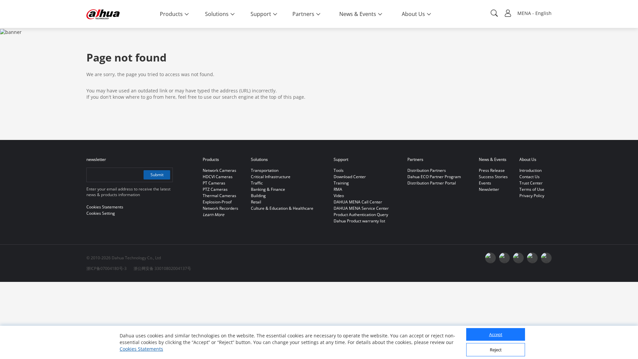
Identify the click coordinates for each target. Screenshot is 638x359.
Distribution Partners (426, 170)
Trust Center (531, 183)
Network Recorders (220, 208)
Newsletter (489, 189)
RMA (338, 189)
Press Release (492, 170)
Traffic (257, 183)
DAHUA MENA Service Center (361, 208)
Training (341, 183)
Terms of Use (531, 189)
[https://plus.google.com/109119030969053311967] (504, 258)
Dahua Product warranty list (359, 221)
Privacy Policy (531, 195)
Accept (495, 335)
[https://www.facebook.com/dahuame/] (546, 258)
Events (485, 183)
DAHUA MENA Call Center (358, 202)
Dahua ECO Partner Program (434, 177)
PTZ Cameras (215, 189)
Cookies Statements (141, 349)
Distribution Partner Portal (431, 183)
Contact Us (529, 177)
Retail (256, 202)
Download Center (350, 177)
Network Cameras (219, 170)
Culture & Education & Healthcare (282, 208)
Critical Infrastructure (270, 177)
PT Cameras (214, 183)
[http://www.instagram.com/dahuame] (518, 258)
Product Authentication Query (361, 214)
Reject (496, 350)
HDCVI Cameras (218, 177)
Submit (157, 175)
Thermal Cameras (219, 195)
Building (258, 195)
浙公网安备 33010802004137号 (162, 268)
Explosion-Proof (217, 202)
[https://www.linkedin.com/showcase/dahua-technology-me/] (532, 258)
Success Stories (493, 177)
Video (339, 195)
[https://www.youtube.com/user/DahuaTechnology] (490, 258)
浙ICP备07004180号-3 (106, 268)
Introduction (530, 170)
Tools (339, 170)
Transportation (264, 170)
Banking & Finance (268, 189)
